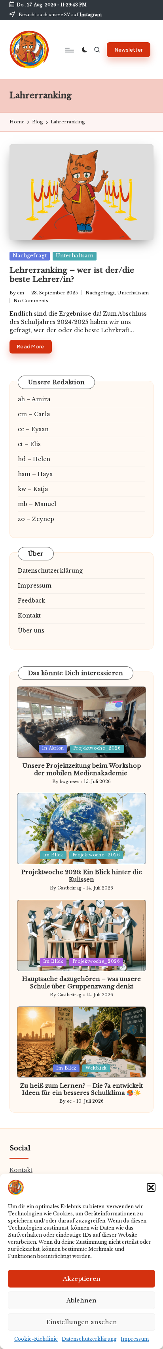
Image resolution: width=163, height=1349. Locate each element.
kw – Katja (33, 489)
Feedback (31, 600)
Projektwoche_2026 (97, 748)
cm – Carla (34, 414)
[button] (151, 1187)
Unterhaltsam (74, 256)
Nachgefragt (30, 256)
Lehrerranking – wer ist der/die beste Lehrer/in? (71, 274)
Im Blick (53, 855)
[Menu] (69, 50)
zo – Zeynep (36, 519)
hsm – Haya (35, 474)
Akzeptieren (81, 1278)
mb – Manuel (37, 504)
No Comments (30, 300)
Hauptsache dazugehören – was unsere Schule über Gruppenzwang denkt (81, 982)
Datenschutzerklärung (89, 1339)
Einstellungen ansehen (81, 1322)
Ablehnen (81, 1300)
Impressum (135, 1339)
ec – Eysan (33, 429)
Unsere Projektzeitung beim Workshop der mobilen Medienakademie (82, 769)
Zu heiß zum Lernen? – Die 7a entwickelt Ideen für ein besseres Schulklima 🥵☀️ (81, 1089)
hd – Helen (34, 459)
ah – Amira (34, 399)
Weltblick (96, 1068)
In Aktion (53, 748)
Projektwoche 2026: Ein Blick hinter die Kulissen (81, 876)
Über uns (31, 630)
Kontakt (29, 615)
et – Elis (29, 444)
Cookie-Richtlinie (36, 1339)
